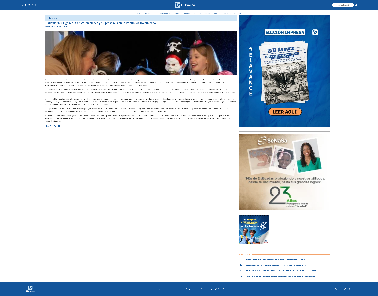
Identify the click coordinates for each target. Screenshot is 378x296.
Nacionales (149, 13)
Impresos (237, 13)
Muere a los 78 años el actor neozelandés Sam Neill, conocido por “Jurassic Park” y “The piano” (281, 271)
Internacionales (163, 13)
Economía (177, 13)
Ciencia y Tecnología (213, 13)
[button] (356, 5)
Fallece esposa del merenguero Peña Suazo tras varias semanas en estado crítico (276, 265)
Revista (187, 13)
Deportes (197, 13)
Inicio (139, 13)
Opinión (227, 13)
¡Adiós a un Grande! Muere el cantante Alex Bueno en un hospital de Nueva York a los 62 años (280, 276)
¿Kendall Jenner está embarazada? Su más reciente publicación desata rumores (275, 259)
